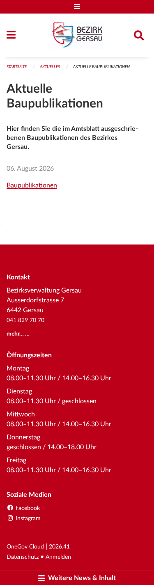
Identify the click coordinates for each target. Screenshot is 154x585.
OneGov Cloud (25, 547)
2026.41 (59, 547)
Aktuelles (50, 67)
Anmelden (58, 557)
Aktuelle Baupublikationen (101, 67)
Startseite (17, 67)
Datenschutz (23, 557)
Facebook (27, 508)
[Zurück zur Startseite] (77, 35)
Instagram (27, 518)
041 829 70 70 (25, 320)
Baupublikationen (32, 185)
